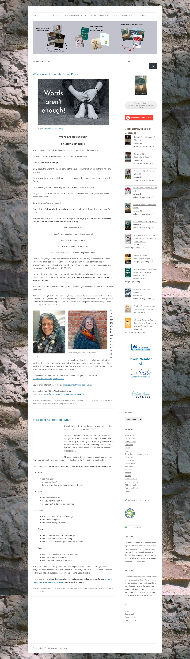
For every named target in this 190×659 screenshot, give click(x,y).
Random (128, 472)
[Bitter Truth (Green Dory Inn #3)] (129, 225)
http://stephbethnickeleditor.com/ (77, 385)
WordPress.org (130, 620)
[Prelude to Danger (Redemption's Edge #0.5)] (129, 259)
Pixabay (60, 128)
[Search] (153, 66)
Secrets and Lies (131, 479)
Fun (126, 451)
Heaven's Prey (130, 460)
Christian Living (58, 400)
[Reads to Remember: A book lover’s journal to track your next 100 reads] (129, 309)
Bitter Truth (129, 435)
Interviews (129, 466)
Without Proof (130, 485)
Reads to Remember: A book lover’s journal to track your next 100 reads (144, 309)
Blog (45, 15)
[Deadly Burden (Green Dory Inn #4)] (129, 191)
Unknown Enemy (131, 482)
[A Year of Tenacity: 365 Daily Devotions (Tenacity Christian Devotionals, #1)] (129, 239)
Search (127, 62)
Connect (141, 15)
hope (105, 400)
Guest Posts (69, 400)
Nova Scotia (37, 403)
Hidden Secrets (130, 463)
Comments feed (131, 617)
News (35, 15)
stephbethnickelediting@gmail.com (48, 378)
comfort (86, 400)
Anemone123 (49, 128)
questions (102, 588)
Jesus (110, 400)
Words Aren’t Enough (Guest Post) (55, 74)
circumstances (88, 588)
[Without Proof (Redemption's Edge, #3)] (129, 174)
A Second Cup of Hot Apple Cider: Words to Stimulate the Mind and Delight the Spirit (145, 323)
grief (91, 400)
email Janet (141, 561)
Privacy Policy (38, 648)
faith (96, 588)
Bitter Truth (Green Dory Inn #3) (145, 221)
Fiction (127, 448)
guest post (98, 400)
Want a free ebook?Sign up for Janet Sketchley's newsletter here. (141, 105)
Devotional (129, 445)
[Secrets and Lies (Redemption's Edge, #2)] (129, 157)
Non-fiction (127, 15)
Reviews (56, 15)
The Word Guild (146, 592)
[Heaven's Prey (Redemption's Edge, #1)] (129, 140)
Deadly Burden (130, 441)
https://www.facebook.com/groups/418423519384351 (61, 394)
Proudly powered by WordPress (56, 648)
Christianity (77, 588)
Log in (127, 611)
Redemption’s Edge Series (75, 15)
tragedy (60, 403)
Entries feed (129, 614)
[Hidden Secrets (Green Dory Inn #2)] (129, 293)
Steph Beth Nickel (49, 403)
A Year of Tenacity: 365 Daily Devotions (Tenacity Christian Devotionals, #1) (145, 238)
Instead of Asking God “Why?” (52, 420)
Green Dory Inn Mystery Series (104, 15)
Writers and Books (132, 488)
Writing (127, 491)
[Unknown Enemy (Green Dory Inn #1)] (129, 208)
